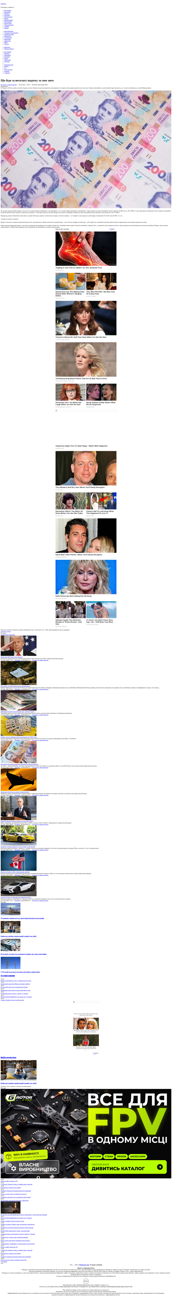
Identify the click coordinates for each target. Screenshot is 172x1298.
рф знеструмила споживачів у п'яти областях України (24, 1214)
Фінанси (6, 13)
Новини (6, 71)
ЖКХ (6, 42)
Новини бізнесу (9, 49)
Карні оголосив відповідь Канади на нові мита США (17, 821)
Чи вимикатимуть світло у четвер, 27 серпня (14, 993)
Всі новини (7, 10)
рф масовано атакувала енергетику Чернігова (14, 1200)
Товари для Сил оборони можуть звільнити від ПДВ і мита (19, 737)
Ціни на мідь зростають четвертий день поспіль (15, 1240)
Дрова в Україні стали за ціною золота (12, 1000)
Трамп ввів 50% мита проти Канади (12, 657)
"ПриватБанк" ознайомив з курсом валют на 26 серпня (17, 1244)
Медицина (7, 39)
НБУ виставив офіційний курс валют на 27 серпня (16, 997)
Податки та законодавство (9, 84)
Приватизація (8, 20)
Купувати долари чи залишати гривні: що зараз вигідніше (24, 954)
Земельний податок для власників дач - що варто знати (17, 711)
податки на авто (6, 631)
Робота (6, 66)
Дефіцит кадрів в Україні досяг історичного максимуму (18, 1224)
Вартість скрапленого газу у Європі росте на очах (16, 980)
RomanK (17, 660)
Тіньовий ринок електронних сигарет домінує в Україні (18, 1234)
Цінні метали (8, 17)
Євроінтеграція (9, 34)
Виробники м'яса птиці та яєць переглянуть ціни (16, 990)
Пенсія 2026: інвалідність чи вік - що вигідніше (15, 1231)
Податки (7, 61)
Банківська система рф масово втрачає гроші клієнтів (17, 1227)
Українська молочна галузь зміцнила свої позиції (16, 1197)
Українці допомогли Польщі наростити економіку (16, 1191)
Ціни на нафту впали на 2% (9, 1181)
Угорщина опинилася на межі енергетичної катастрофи (22, 918)
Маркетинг (7, 36)
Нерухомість (8, 21)
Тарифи (6, 26)
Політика (7, 15)
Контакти (7, 47)
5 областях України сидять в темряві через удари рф (16, 1184)
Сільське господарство (11, 33)
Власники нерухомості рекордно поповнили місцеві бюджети (19, 764)
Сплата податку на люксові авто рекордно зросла (16, 897)
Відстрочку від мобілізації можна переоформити (15, 686)
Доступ (6, 44)
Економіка (7, 12)
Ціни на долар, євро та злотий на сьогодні (13, 1194)
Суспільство (8, 37)
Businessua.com (84, 1265)
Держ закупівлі (9, 25)
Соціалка (7, 73)
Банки (6, 18)
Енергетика (7, 23)
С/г (5, 68)
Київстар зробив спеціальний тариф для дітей (18, 936)
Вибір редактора (8, 1057)
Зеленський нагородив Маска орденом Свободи (15, 984)
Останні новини (8, 975)
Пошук (6, 28)
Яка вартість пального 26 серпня (11, 1187)
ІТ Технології (8, 69)
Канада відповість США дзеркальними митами (15, 872)
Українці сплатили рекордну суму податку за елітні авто (18, 846)
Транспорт (7, 41)
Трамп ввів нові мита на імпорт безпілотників (15, 792)
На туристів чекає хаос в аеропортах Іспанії (14, 987)
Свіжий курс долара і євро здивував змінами (14, 1237)
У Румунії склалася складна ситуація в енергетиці (20, 972)
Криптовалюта (8, 31)
